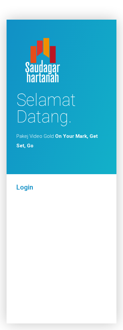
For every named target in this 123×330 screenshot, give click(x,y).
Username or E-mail (39, 205)
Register (85, 280)
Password (27, 233)
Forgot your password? (61, 300)
